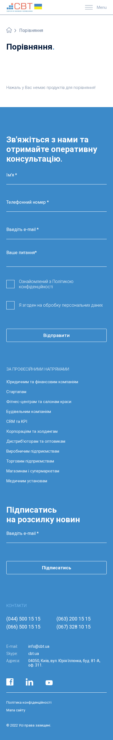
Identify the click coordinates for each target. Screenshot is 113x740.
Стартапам (16, 391)
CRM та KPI (16, 421)
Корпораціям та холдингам (32, 431)
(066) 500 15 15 (23, 627)
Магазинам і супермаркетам (32, 471)
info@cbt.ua (38, 646)
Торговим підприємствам (30, 461)
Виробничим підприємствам (32, 451)
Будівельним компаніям (28, 411)
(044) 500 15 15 (23, 619)
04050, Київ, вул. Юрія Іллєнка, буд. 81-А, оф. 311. (64, 663)
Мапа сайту (15, 710)
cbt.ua (33, 653)
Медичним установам (26, 480)
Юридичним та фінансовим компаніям (42, 381)
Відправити (56, 335)
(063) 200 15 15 (73, 619)
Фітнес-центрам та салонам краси (38, 401)
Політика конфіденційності (29, 702)
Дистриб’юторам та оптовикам (35, 441)
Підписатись (56, 567)
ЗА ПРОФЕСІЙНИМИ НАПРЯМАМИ (37, 369)
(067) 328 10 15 (73, 627)
